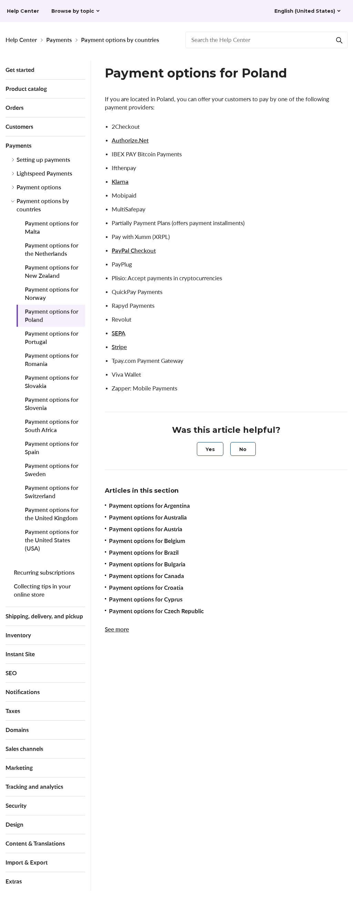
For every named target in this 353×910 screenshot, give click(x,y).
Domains (17, 730)
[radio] (210, 449)
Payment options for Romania (51, 360)
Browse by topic (72, 11)
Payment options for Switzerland (51, 492)
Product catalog (26, 89)
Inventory (18, 635)
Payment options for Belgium (147, 541)
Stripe (119, 347)
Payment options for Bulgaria (147, 564)
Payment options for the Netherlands (51, 249)
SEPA (118, 333)
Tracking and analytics (34, 786)
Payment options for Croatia (146, 587)
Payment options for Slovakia (51, 382)
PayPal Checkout (134, 250)
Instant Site (20, 654)
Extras (14, 881)
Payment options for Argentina (149, 506)
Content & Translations (35, 843)
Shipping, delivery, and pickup (44, 616)
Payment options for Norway (51, 293)
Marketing (19, 768)
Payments (59, 40)
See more (117, 629)
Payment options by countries (120, 40)
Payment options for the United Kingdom (51, 514)
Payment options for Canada (146, 576)
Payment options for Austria (145, 529)
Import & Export (27, 862)
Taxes (13, 711)
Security (16, 805)
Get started (20, 70)
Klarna (120, 182)
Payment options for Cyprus (145, 599)
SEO (11, 673)
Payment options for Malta (51, 227)
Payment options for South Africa (51, 426)
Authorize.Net (130, 140)
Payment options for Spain (51, 448)
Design (14, 824)
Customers (19, 126)
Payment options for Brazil (144, 552)
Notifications (23, 692)
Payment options (39, 187)
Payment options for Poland (51, 315)
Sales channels (24, 749)
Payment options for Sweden (51, 470)
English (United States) (304, 11)
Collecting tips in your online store (42, 590)
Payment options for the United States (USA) (51, 540)
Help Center (21, 40)
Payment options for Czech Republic (156, 611)
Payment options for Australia (148, 517)
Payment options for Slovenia (51, 404)
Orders (14, 108)
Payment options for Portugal (51, 338)
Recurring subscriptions (44, 572)
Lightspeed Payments (44, 173)
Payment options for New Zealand (51, 271)
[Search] (339, 40)
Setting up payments (43, 160)
